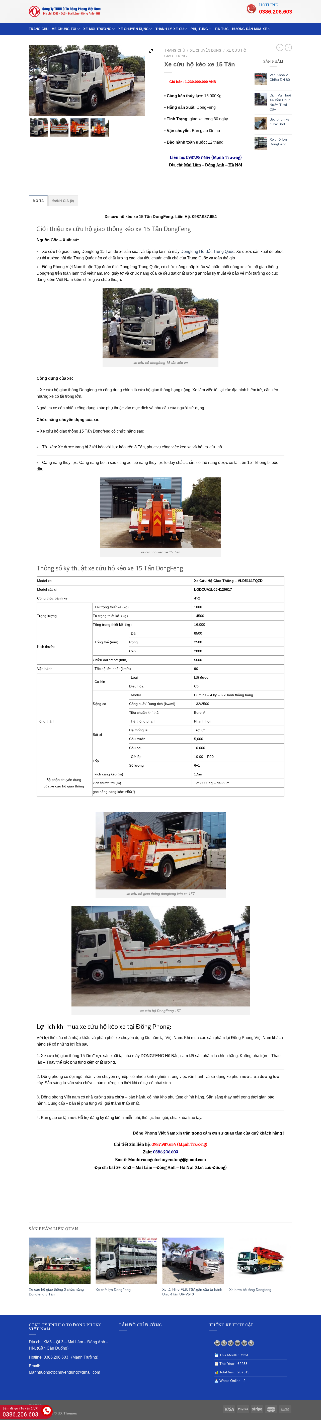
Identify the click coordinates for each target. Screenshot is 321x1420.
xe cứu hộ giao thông (67, 786)
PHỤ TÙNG (199, 29)
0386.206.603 (275, 12)
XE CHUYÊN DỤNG (133, 29)
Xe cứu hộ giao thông (61, 251)
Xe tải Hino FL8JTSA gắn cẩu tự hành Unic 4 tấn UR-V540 (192, 1291)
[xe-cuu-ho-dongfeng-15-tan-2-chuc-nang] (59, 127)
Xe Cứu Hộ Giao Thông (214, 581)
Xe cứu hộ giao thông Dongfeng (68, 390)
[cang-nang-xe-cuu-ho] (100, 127)
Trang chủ (174, 50)
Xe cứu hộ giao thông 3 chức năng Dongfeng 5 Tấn (56, 1291)
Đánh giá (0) (63, 201)
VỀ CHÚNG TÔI (64, 29)
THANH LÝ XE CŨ (169, 29)
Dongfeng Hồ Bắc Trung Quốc (207, 251)
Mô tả (38, 201)
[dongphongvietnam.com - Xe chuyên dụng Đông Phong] (68, 11)
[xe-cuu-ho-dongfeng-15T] (79, 127)
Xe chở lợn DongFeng (113, 1290)
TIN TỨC (221, 29)
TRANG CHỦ (38, 29)
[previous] (29, 1275)
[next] (290, 1275)
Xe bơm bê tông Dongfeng (250, 1290)
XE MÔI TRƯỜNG (97, 29)
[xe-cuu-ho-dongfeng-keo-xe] (39, 127)
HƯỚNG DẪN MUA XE (249, 29)
